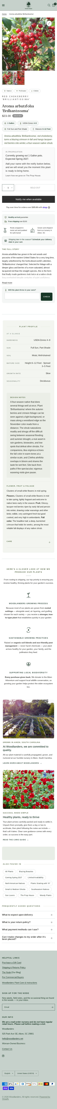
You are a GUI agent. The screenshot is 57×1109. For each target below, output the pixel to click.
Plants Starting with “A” (40, 883)
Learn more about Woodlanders (21, 763)
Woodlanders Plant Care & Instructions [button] (19, 982)
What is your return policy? (16, 922)
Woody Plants (45, 895)
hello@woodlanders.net (12, 1038)
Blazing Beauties (26, 871)
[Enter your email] (52, 1007)
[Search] (49, 5)
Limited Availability (35, 877)
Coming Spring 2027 (13, 877)
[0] (53, 5)
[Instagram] (5, 1056)
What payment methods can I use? (20, 929)
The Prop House (33, 175)
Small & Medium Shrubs (15, 889)
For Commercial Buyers (13, 977)
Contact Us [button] (7, 1049)
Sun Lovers (10, 895)
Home (4, 14)
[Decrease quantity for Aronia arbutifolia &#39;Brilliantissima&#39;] (4, 187)
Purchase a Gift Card (11, 962)
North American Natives (15, 883)
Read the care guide (14, 840)
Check (46, 297)
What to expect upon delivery (17, 915)
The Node (6, 972)
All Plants (9, 871)
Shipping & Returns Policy (14, 967)
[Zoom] (49, 23)
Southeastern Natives (40, 889)
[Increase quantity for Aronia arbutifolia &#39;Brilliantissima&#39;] (12, 187)
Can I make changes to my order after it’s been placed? (24, 938)
